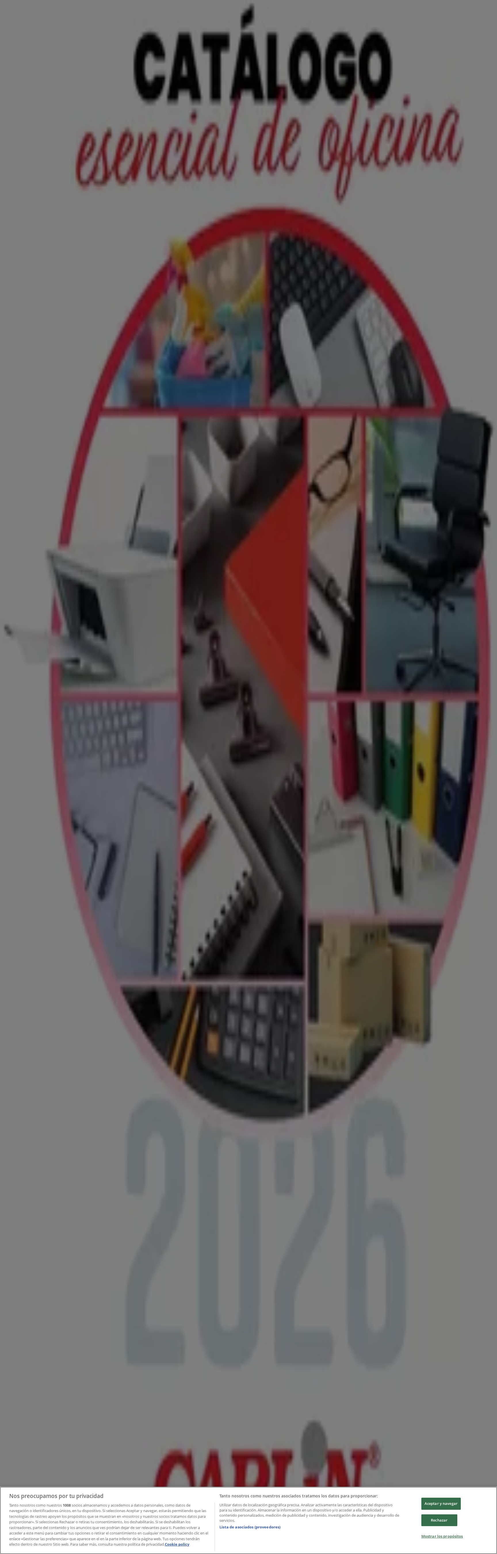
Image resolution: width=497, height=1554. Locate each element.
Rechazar (439, 1520)
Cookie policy (177, 1544)
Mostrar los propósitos (442, 1536)
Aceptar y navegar (441, 1503)
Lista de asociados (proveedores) (249, 1527)
